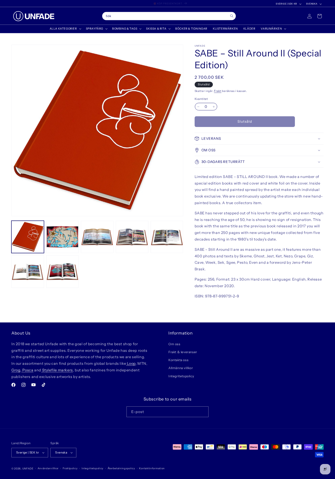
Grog (15, 369)
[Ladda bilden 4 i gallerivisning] (132, 237)
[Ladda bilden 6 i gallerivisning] (27, 271)
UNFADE (28, 468)
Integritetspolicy (181, 376)
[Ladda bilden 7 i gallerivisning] (62, 271)
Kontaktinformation (152, 468)
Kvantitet (201, 99)
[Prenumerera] (203, 411)
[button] (65, 28)
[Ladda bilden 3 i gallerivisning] (97, 237)
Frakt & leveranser (182, 352)
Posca (27, 369)
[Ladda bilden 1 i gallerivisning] (27, 237)
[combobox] (169, 16)
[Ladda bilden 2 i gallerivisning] (62, 237)
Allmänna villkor (180, 368)
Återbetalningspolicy (121, 468)
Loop (131, 363)
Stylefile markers (57, 369)
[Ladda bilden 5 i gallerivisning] (167, 237)
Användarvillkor (48, 468)
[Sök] (232, 16)
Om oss (174, 344)
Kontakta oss (178, 360)
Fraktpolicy (70, 468)
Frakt (218, 91)
